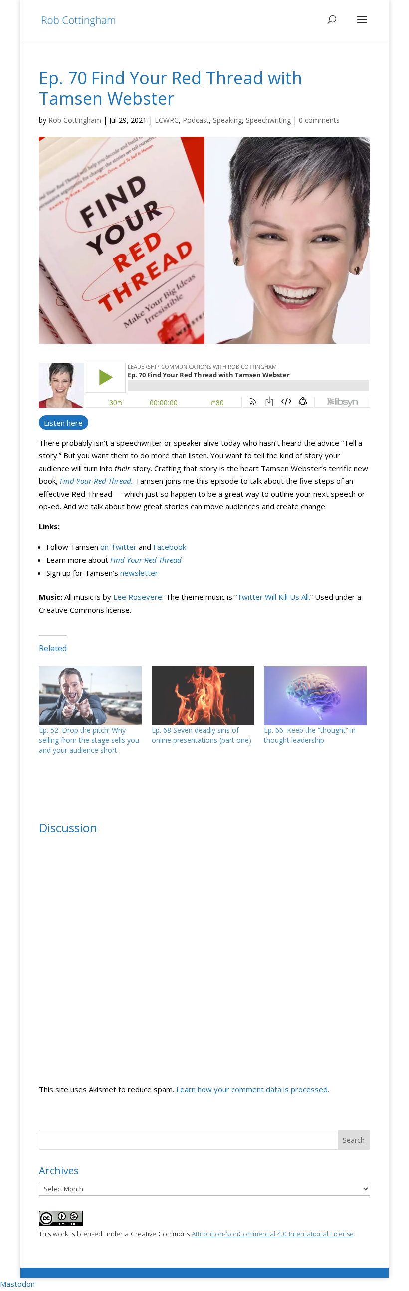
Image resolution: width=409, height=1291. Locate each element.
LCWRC (167, 120)
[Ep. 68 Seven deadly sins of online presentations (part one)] (203, 695)
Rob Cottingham (74, 120)
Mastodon (17, 1284)
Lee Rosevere (137, 597)
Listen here (63, 422)
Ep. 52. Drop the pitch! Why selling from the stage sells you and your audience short (89, 740)
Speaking (227, 120)
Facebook (169, 547)
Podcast (196, 120)
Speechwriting (268, 120)
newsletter (139, 573)
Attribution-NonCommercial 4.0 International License (273, 1233)
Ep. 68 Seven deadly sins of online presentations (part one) (201, 735)
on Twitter (118, 547)
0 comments (319, 120)
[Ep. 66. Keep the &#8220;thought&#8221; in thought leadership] (315, 695)
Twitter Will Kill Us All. (273, 597)
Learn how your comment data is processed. (252, 1089)
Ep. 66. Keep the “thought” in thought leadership (310, 735)
